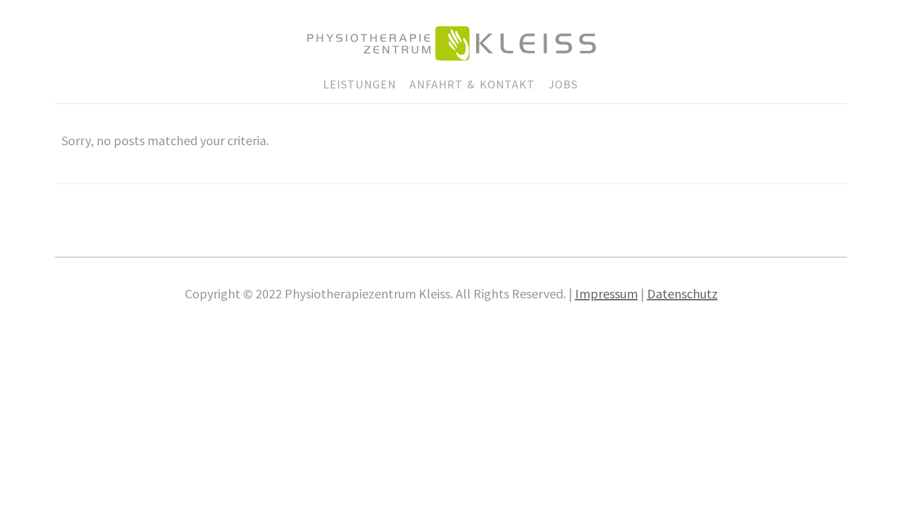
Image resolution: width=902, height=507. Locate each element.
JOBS (563, 84)
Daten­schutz (682, 293)
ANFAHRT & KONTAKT (472, 84)
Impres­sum (606, 293)
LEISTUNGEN (359, 84)
